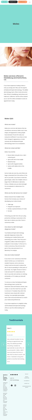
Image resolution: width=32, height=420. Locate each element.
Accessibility (26, 380)
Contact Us (26, 383)
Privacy (26, 374)
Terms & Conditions (26, 377)
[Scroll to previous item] (4, 345)
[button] (29, 2)
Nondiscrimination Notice (27, 387)
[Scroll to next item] (28, 345)
